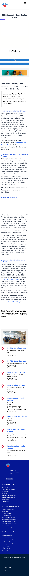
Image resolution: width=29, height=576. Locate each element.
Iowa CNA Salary (14, 302)
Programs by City (14, 64)
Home (5, 560)
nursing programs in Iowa (10, 279)
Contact (6, 564)
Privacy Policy (7, 567)
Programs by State (14, 60)
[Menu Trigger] (25, 3)
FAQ (5, 570)
